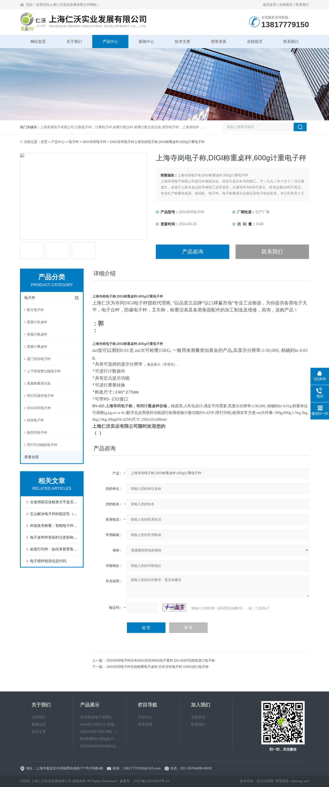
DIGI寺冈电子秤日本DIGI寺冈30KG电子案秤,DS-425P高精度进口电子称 (161, 660)
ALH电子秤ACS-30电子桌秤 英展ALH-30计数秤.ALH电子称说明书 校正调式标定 (99, 724)
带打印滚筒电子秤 (40, 396)
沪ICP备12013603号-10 (151, 781)
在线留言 (286, 4)
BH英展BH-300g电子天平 (99, 739)
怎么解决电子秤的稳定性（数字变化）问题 (54, 514)
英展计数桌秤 (37, 334)
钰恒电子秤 (35, 420)
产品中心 (110, 41)
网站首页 (38, 41)
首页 (44, 142)
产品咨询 (192, 252)
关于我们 (74, 41)
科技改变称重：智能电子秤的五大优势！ (54, 525)
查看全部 (31, 457)
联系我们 (302, 4)
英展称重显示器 (39, 383)
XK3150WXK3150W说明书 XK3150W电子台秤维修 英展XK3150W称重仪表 (99, 746)
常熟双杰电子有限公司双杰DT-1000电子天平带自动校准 (99, 717)
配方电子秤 (35, 310)
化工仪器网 (265, 781)
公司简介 (39, 717)
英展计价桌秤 (37, 322)
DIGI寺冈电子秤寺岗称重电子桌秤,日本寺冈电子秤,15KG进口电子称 (158, 667)
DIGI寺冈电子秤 (94, 142)
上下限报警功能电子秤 (44, 371)
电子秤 (74, 142)
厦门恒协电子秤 (39, 359)
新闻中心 (146, 41)
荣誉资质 (218, 41)
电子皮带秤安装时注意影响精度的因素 (54, 537)
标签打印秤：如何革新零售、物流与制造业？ (54, 549)
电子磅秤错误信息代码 (48, 561)
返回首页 (269, 4)
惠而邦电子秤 (37, 432)
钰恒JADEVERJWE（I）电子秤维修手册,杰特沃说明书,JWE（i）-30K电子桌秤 (99, 731)
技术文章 (182, 41)
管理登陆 (282, 781)
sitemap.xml (300, 781)
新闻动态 (39, 724)
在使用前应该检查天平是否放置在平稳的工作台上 (54, 502)
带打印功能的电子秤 (42, 445)
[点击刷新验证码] (174, 607)
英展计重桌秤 (37, 346)
